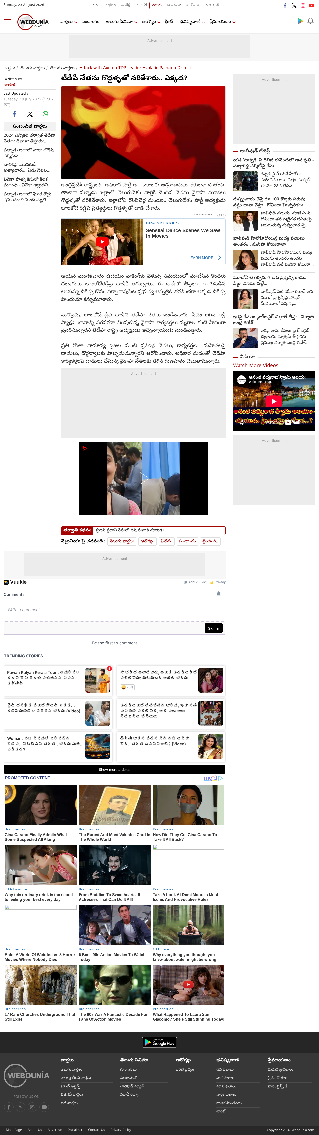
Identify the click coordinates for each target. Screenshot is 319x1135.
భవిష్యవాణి (190, 22)
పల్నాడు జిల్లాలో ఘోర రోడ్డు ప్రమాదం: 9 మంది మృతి (27, 197)
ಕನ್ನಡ (193, 5)
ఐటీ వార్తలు (69, 1103)
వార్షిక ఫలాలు (226, 1094)
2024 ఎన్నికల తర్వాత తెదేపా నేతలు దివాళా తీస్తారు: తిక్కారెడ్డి (30, 138)
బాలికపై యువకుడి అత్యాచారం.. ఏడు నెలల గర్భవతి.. (25, 168)
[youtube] (311, 5)
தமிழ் (126, 5)
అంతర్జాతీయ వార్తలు (76, 1078)
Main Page (14, 1130)
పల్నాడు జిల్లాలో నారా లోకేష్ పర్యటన (29, 153)
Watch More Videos (255, 366)
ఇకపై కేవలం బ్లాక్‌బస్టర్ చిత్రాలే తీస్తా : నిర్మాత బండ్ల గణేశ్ (273, 320)
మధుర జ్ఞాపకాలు (280, 1069)
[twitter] (294, 5)
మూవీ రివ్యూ (129, 1094)
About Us (35, 1130)
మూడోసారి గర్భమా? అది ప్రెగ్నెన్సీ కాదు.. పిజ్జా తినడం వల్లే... (269, 281)
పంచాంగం (90, 22)
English (109, 5)
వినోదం (166, 541)
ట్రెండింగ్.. (210, 541)
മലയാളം (174, 5)
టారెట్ (221, 1111)
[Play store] (300, 21)
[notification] (310, 21)
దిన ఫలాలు (225, 1069)
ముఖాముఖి (129, 1078)
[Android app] (159, 1042)
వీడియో (247, 357)
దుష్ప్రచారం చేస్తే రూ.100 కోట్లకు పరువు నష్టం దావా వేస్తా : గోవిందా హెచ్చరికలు (269, 203)
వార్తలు (66, 22)
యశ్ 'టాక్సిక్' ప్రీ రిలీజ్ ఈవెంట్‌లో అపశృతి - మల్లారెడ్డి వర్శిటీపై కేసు (273, 163)
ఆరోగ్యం (149, 22)
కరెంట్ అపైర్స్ (70, 1086)
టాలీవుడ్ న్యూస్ (132, 1086)
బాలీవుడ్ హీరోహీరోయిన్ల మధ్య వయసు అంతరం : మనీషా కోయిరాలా (269, 242)
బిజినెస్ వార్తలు (72, 1094)
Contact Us (96, 1130)
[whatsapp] (45, 113)
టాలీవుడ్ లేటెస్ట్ (255, 151)
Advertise (55, 1130)
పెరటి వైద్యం (185, 1069)
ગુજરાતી (212, 5)
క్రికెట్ (169, 22)
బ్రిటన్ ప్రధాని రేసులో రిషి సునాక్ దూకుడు (130, 530)
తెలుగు (157, 5)
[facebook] (285, 5)
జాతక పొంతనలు (229, 1103)
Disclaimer (74, 1130)
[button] (143, 478)
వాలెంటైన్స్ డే (277, 1086)
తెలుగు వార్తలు (32, 68)
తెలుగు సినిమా (119, 22)
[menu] (9, 22)
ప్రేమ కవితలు (277, 1078)
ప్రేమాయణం (220, 22)
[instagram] (303, 5)
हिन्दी (93, 5)
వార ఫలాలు (225, 1078)
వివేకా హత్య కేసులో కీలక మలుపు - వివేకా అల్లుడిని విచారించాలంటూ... (26, 182)
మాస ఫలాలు (226, 1086)
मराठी (141, 5)
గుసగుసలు (128, 1069)
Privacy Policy (121, 1130)
